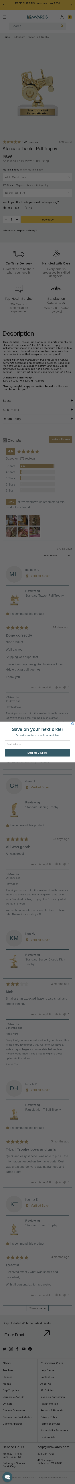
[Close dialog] (73, 724)
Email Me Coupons (37, 753)
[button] (7, 1477)
